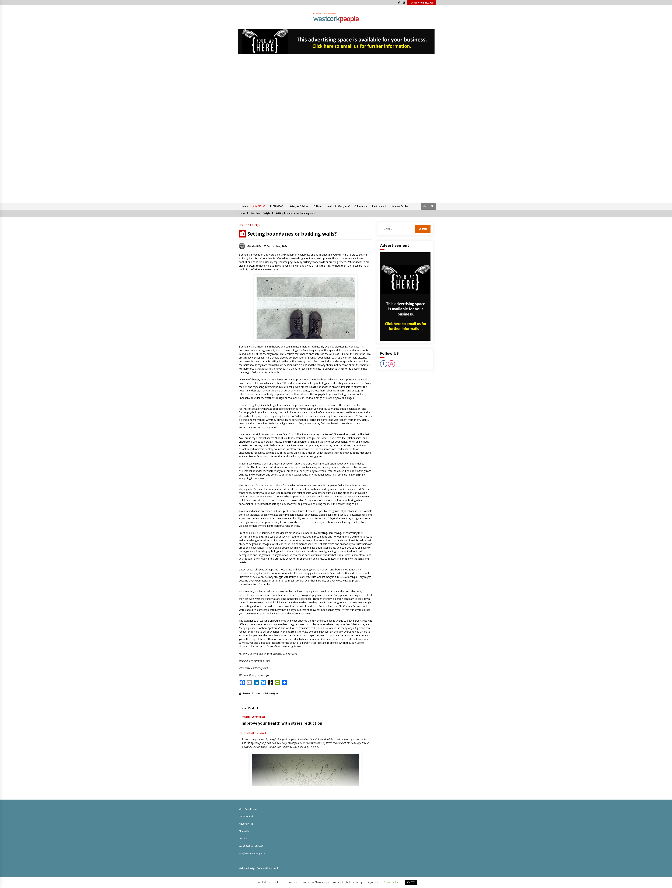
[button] (424, 206)
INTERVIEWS (276, 206)
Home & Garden (399, 206)
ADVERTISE (259, 206)
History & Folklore (298, 206)
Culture (317, 206)
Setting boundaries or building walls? (292, 233)
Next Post (247, 708)
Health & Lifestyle (336, 206)
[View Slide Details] (336, 41)
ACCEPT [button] (411, 882)
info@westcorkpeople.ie (252, 853)
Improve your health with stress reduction (281, 723)
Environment (379, 206)
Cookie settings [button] (392, 882)
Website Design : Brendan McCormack (258, 868)
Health (245, 716)
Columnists (360, 206)
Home (244, 206)
